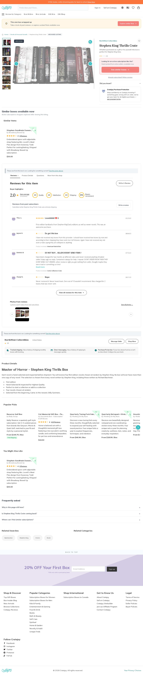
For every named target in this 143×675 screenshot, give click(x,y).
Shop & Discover (12, 593)
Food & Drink (34, 610)
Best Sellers (28, 14)
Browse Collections (11, 607)
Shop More (132, 341)
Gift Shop (61, 14)
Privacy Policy (131, 600)
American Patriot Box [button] (54, 246)
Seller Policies (131, 603)
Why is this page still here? (13, 507)
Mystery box (8, 538)
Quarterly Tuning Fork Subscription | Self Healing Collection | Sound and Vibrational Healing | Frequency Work (85, 414)
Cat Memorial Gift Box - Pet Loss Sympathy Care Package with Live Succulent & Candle (53, 414)
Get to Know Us (105, 593)
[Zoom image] (90, 42)
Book (48, 538)
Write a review (123, 205)
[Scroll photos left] (12, 314)
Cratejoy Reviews (11, 610)
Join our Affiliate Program (107, 607)
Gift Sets (51, 14)
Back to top (71, 552)
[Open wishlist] (133, 7)
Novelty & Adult (35, 628)
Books (32, 613)
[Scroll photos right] (131, 314)
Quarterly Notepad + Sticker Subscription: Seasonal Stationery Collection (116, 414)
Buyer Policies (131, 607)
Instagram (9, 646)
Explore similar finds (127, 24)
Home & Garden (35, 625)
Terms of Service (132, 597)
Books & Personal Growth (19, 34)
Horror (38, 538)
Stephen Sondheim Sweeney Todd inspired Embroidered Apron (22, 130)
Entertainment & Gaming (39, 607)
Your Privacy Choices (132, 670)
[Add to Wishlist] (34, 129)
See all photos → (127, 305)
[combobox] (53, 7)
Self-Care (33, 619)
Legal (129, 593)
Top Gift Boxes (10, 597)
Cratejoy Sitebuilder (105, 603)
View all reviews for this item (70, 293)
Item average (24, 194)
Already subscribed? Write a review (120, 77)
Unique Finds (34, 631)
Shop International (74, 593)
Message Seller (116, 341)
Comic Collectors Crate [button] (54, 271)
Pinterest (9, 652)
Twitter (8, 649)
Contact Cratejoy (103, 610)
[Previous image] (16, 63)
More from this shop (55, 175)
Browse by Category (13, 14)
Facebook (9, 643)
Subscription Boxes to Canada (76, 597)
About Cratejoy (103, 597)
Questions (40, 175)
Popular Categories (39, 593)
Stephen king (24, 538)
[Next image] (90, 63)
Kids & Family (35, 603)
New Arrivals (41, 14)
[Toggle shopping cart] (138, 7)
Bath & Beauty (35, 616)
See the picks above (53, 333)
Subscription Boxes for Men (40, 600)
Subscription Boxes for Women (42, 597)
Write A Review (124, 183)
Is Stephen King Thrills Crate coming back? (19, 513)
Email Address (79, 569)
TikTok (8, 656)
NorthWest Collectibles (108, 41)
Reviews (14, 175)
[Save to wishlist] (139, 41)
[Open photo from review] (22, 314)
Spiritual (32, 622)
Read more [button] (40, 267)
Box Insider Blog (10, 600)
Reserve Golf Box (14, 414)
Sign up (112, 569)
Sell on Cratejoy (110, 8)
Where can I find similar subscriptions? (18, 520)
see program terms (114, 99)
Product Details (27, 175)
